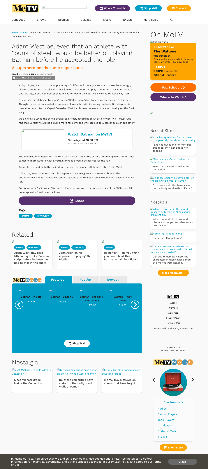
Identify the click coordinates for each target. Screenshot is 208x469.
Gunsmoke (171, 71)
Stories (63, 19)
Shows (41, 19)
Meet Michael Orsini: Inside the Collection (28, 381)
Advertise (173, 313)
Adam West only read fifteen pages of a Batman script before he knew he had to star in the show (31, 257)
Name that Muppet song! (167, 238)
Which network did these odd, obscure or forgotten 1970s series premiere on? (173, 222)
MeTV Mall (151, 19)
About (173, 303)
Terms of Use (173, 323)
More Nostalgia (172, 272)
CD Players (165, 425)
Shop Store (175, 447)
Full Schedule (172, 87)
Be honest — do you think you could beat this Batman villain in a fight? (121, 256)
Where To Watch (114, 8)
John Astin (78, 247)
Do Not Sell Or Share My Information (173, 328)
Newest (113, 279)
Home (15, 32)
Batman (26, 216)
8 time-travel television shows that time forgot (120, 381)
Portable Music (167, 431)
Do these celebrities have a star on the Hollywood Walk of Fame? (76, 383)
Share (79, 201)
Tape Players (166, 419)
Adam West (43, 216)
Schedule (18, 19)
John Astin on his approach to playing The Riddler (75, 256)
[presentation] (19, 305)
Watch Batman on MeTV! (90, 134)
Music (107, 19)
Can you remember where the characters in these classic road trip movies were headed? (172, 259)
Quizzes (86, 19)
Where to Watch (172, 97)
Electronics (172, 402)
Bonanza (170, 74)
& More (162, 436)
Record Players (167, 414)
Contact (181, 8)
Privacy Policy (173, 318)
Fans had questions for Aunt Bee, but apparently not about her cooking (172, 147)
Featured (58, 279)
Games (127, 19)
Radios (162, 408)
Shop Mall (150, 8)
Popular (85, 279)
